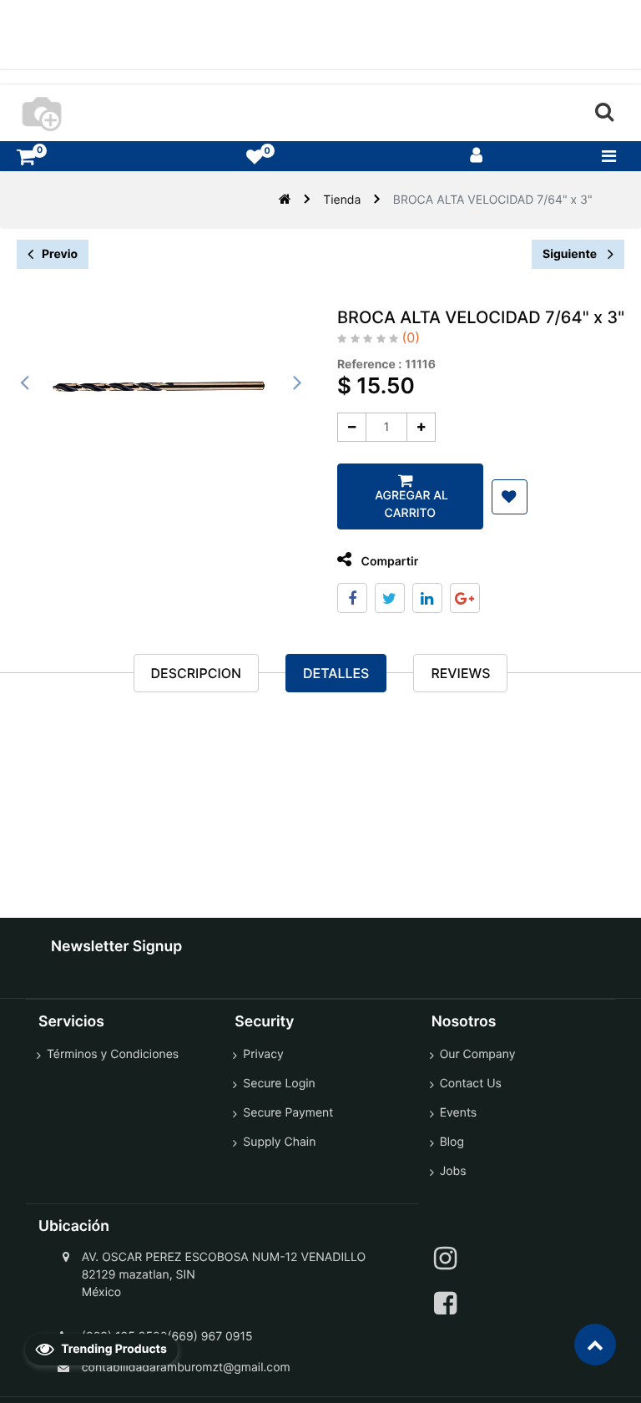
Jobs (453, 1171)
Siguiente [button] (571, 254)
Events (458, 1113)
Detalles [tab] (336, 673)
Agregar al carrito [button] (410, 504)
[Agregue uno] (421, 427)
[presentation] (25, 382)
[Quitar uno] (351, 427)
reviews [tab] (460, 673)
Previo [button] (60, 254)
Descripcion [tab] (196, 673)
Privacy (263, 1054)
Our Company (478, 1054)
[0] (26, 156)
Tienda (342, 200)
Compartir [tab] (388, 562)
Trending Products (112, 1349)
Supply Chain (279, 1142)
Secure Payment (288, 1113)
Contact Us (471, 1083)
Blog (452, 1142)
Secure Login (279, 1083)
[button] (509, 496)
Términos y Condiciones (113, 1054)
